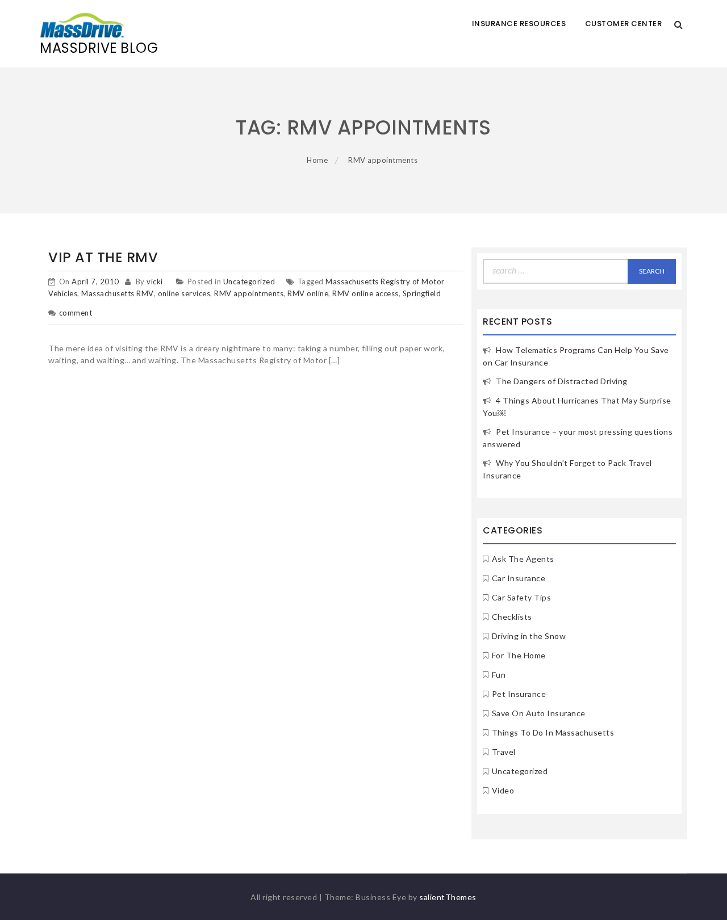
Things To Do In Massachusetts (553, 732)
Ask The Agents (523, 559)
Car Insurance (519, 578)
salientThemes (448, 897)
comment (76, 312)
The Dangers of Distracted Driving (562, 381)
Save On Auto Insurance (539, 713)
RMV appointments (248, 293)
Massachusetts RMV (117, 293)
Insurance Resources (519, 23)
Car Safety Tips (521, 597)
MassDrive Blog (99, 48)
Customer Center (623, 23)
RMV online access (365, 293)
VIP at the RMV (103, 257)
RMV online (307, 293)
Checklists (512, 616)
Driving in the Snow (529, 636)
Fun (499, 674)
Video (503, 790)
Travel (504, 752)
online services (184, 293)
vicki (155, 281)
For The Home (519, 655)
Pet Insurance (519, 694)
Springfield (422, 293)
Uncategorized (249, 281)
